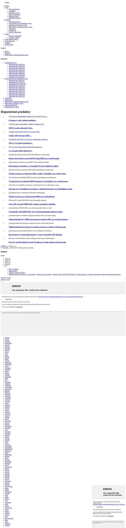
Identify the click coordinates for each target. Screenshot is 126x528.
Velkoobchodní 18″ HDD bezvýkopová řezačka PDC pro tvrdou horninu (38, 219)
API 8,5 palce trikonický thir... (21, 128)
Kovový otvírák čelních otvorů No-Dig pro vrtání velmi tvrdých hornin (37, 242)
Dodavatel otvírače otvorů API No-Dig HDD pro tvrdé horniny (34, 158)
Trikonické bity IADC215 (17, 93)
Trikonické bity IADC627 (17, 75)
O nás (6, 7)
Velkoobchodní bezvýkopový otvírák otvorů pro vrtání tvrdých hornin (37, 227)
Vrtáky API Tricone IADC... (20, 136)
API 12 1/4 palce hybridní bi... (21, 143)
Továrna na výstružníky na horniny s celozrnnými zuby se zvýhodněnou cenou (40, 189)
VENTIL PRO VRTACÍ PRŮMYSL (64, 274)
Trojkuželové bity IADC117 (17, 84)
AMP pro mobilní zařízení (17, 273)
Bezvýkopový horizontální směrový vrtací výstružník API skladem (35, 235)
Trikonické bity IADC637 (17, 77)
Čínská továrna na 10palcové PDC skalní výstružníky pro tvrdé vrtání (37, 174)
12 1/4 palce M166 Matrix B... (21, 151)
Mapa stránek (13, 271)
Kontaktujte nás (9, 41)
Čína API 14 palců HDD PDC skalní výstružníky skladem (32, 204)
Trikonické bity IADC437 (17, 66)
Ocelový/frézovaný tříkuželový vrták (20, 23)
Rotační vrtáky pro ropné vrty (18, 274)
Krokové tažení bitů (15, 32)
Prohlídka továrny (14, 13)
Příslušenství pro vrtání (12, 107)
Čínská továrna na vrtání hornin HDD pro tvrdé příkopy (32, 197)
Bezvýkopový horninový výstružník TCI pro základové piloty (34, 166)
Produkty (7, 20)
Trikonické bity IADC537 (17, 71)
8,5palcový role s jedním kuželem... (23, 120)
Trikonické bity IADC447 (17, 68)
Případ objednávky (14, 14)
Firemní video (9, 45)
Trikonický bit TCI (14, 22)
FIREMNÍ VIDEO (15, 18)
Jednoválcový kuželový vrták (18, 25)
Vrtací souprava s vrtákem (85, 274)
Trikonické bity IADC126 (17, 87)
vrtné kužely (31, 274)
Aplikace (7, 43)
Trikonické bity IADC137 (17, 91)
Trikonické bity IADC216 (17, 94)
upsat (2, 255)
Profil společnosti (14, 9)
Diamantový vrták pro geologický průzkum (107, 274)
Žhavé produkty (14, 269)
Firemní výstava (14, 16)
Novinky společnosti (15, 36)
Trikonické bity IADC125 (17, 86)
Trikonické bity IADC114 (17, 82)
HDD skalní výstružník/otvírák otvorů (20, 27)
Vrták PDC (12, 29)
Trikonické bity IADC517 (17, 70)
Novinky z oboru (14, 37)
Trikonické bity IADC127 (17, 89)
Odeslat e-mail (5, 279)
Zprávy (7, 34)
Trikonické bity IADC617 (17, 73)
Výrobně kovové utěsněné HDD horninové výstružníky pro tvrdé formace (38, 181)
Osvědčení (12, 11)
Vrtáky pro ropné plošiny (44, 274)
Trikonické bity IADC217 (17, 96)
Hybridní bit (12, 30)
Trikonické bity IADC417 (17, 64)
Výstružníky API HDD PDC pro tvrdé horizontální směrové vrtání (35, 212)
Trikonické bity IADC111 (17, 80)
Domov (7, 6)
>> (8, 246)
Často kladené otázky (11, 39)
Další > (4, 246)
